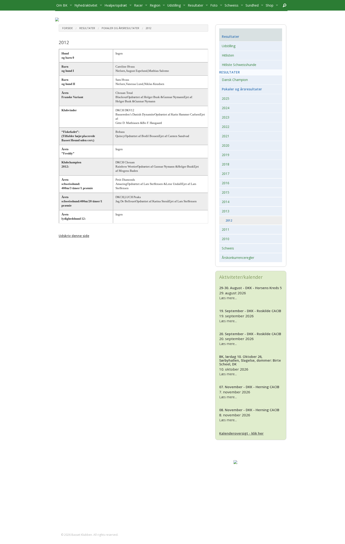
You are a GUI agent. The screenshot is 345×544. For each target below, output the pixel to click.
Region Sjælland (245, 485)
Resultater (195, 5)
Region (155, 5)
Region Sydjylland (247, 490)
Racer (138, 5)
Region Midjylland (247, 476)
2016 (225, 183)
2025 (225, 98)
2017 (225, 173)
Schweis (228, 248)
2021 (225, 136)
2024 (225, 108)
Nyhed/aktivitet (85, 5)
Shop (269, 5)
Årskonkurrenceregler (238, 257)
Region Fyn (242, 471)
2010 (225, 239)
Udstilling (174, 5)
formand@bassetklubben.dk (87, 488)
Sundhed (252, 5)
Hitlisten (228, 55)
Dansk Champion (235, 79)
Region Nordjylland (248, 481)
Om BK (61, 5)
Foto (214, 5)
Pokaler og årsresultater (120, 28)
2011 (225, 229)
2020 (225, 145)
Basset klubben (245, 466)
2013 (225, 211)
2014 (225, 201)
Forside (67, 28)
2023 (225, 117)
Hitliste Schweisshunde (239, 64)
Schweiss (231, 5)
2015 (225, 192)
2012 (148, 28)
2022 (225, 126)
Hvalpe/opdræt (115, 5)
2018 (225, 164)
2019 (225, 155)
